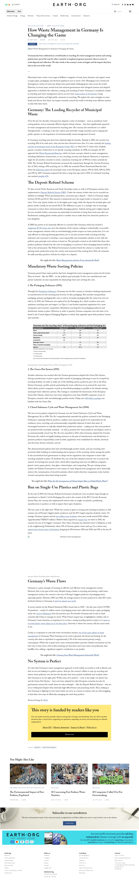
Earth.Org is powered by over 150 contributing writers (59, 44)
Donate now (69, 734)
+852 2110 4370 (119, 855)
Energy (22, 15)
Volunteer (82, 860)
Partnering (82, 873)
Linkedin (46, 860)
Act (19, 11)
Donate (7, 868)
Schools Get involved (50, 876)
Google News (47, 868)
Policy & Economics (43, 15)
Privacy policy (13, 870)
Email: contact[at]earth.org (122, 858)
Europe (42, 40)
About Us (7, 855)
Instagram (47, 858)
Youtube (46, 865)
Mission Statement (61, 727)
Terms (6, 870)
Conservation (76, 15)
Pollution (31, 15)
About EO (47, 727)
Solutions (86, 15)
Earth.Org (33, 40)
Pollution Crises (58, 26)
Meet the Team (9, 865)
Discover (11, 11)
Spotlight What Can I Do (35, 788)
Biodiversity (64, 15)
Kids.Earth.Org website (50, 874)
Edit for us (82, 865)
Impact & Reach (78, 727)
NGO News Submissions (86, 870)
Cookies (20, 870)
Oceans (55, 15)
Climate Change (12, 15)
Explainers (13, 788)
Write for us (92, 727)
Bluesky (46, 863)
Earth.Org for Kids (10, 863)
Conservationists (84, 858)
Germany (37, 747)
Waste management (49, 747)
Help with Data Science (85, 868)
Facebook (46, 855)
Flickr (45, 700)
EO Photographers (84, 855)
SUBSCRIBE (70, 823)
